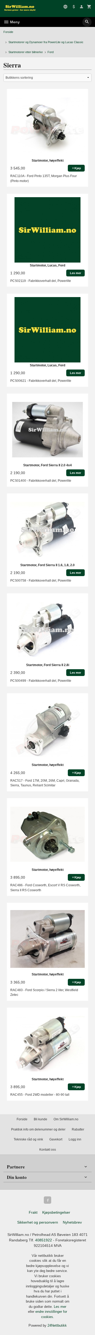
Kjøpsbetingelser (56, 1212)
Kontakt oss (47, 1149)
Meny (14, 22)
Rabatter (78, 1129)
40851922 (43, 1240)
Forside (8, 31)
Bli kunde (40, 1119)
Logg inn (75, 1139)
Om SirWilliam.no (66, 1119)
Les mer (60, 1307)
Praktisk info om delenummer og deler (38, 1129)
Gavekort (55, 1139)
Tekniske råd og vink (28, 1139)
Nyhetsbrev (72, 1222)
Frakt (33, 1212)
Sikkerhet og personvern (37, 1222)
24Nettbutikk (57, 1325)
